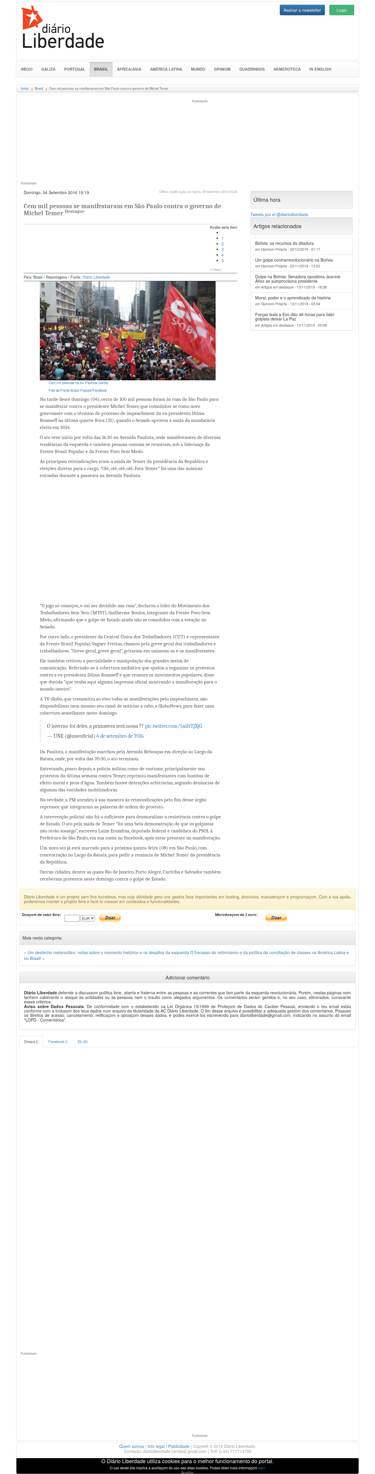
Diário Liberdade (96, 277)
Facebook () (58, 1041)
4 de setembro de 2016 (120, 736)
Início (27, 69)
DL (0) (83, 1041)
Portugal (74, 69)
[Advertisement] (102, 140)
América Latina (166, 69)
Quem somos (131, 1446)
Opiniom (222, 69)
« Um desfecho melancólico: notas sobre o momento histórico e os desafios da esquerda (107, 952)
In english (320, 69)
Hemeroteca (287, 69)
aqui (261, 1467)
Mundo (198, 69)
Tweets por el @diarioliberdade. (279, 214)
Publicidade (179, 1446)
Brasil (103, 69)
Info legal (156, 1446)
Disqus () (31, 1041)
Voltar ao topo (358, 1462)
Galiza (48, 69)
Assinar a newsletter (302, 10)
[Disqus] (187, 1120)
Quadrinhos (252, 69)
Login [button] (342, 10)
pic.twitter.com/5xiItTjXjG (173, 726)
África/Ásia (129, 69)
